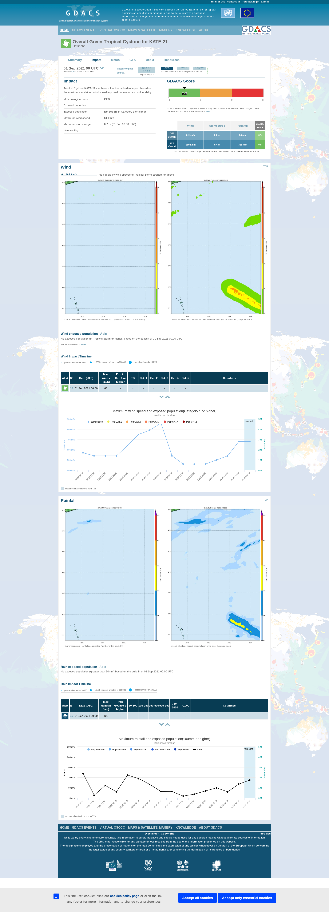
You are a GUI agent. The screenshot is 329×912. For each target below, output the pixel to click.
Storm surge (217, 125)
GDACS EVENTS (84, 30)
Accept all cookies (197, 898)
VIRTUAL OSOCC (112, 30)
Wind (190, 125)
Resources (172, 60)
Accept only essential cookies (247, 898)
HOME (64, 30)
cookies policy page (124, 896)
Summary (75, 60)
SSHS (83, 344)
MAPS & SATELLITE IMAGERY (150, 30)
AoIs (103, 333)
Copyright (167, 833)
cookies (265, 833)
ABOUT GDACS (210, 827)
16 (71, 388)
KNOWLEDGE (186, 30)
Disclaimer (151, 833)
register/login (251, 1)
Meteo (115, 60)
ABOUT (204, 30)
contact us (234, 1)
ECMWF (199, 68)
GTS (132, 60)
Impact (96, 60)
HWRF (183, 68)
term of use (218, 1)
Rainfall (243, 125)
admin (265, 1)
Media (149, 60)
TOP (265, 166)
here (208, 111)
